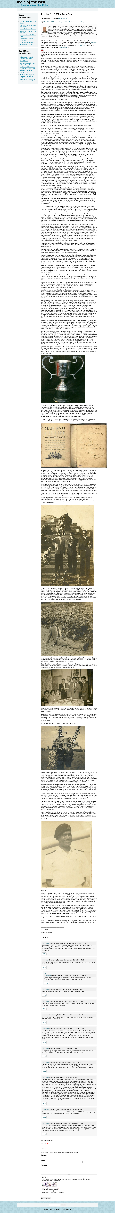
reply (44, 954)
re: (45, 973)
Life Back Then (62, 19)
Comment (44, 1165)
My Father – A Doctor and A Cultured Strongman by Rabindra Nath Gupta (27, 68)
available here (64, 47)
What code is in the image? (50, 1189)
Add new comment (47, 932)
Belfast (73, 22)
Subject (43, 1160)
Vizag (60, 22)
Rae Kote (47, 22)
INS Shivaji (54, 22)
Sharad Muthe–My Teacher (28, 29)
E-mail (43, 1149)
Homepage (44, 1155)
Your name (44, 1144)
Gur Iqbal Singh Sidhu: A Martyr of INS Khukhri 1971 (27, 76)
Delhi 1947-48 (24, 61)
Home (21, 9)
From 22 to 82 (24, 72)
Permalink (46, 943)
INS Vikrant (66, 22)
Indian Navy (80, 22)
